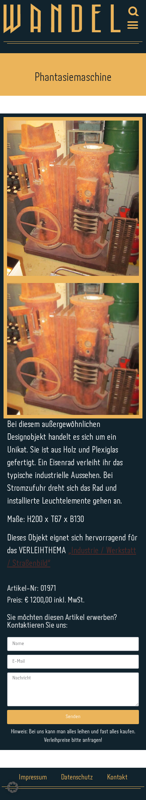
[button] (133, 25)
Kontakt (117, 777)
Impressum (33, 777)
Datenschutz (77, 777)
